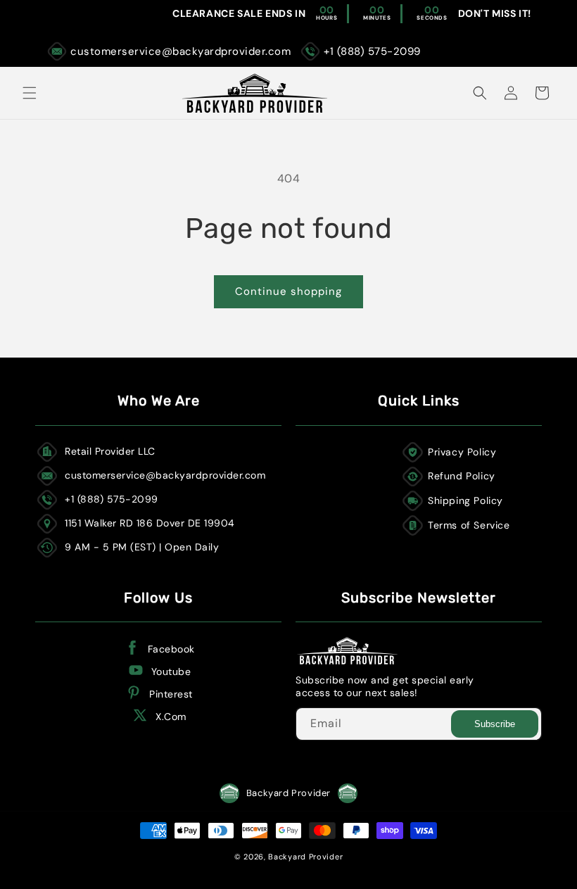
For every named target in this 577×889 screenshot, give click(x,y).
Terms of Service (469, 525)
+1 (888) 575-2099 (372, 51)
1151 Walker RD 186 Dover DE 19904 (150, 523)
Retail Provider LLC (110, 451)
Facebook (171, 649)
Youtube (171, 671)
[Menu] (29, 92)
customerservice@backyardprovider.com (180, 51)
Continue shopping (288, 291)
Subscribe (494, 724)
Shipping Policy (465, 500)
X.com (171, 716)
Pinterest (171, 694)
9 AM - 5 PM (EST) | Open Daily (142, 547)
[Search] (479, 92)
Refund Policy (461, 475)
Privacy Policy (462, 452)
